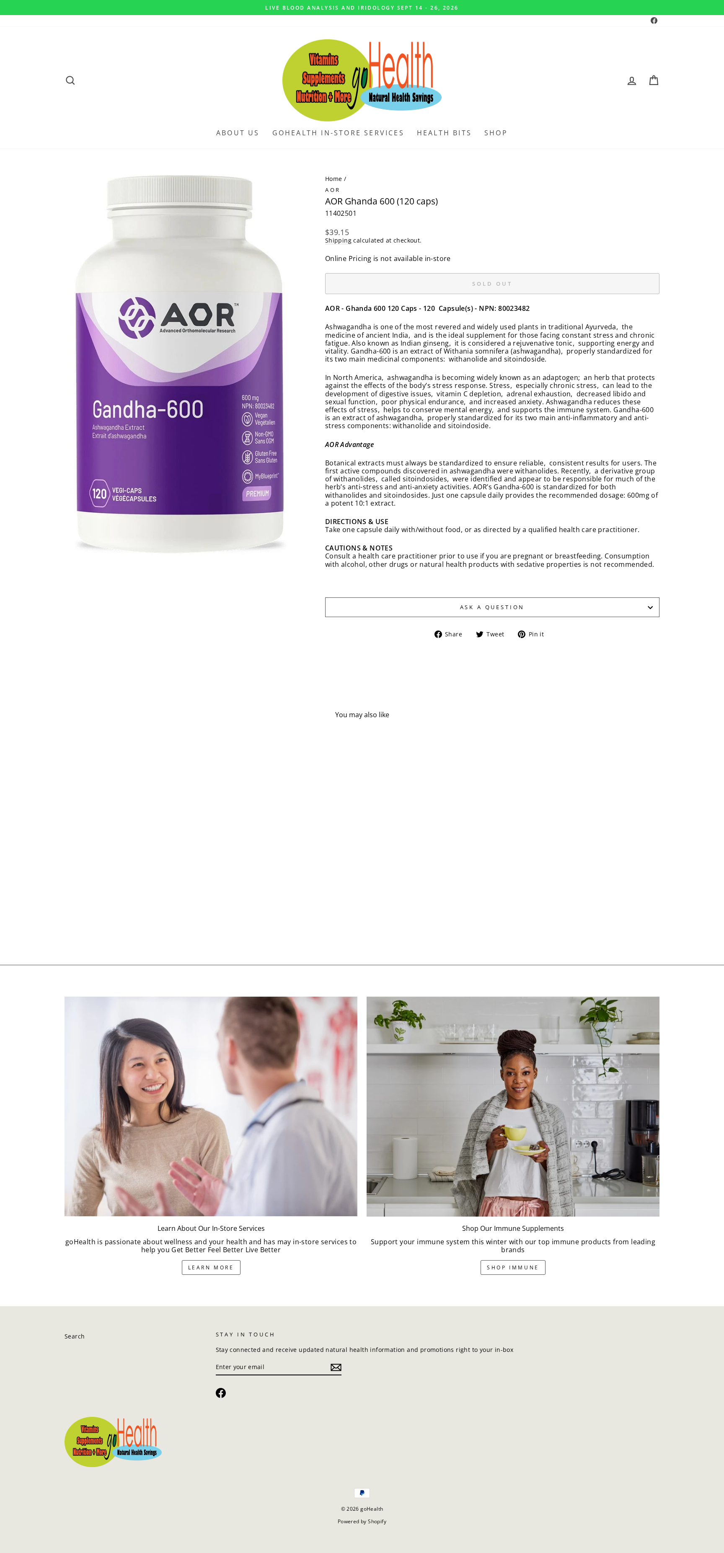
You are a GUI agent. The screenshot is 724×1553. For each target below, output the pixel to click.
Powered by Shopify (362, 1521)
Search (75, 1336)
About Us (238, 132)
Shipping (338, 240)
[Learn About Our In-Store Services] (211, 1106)
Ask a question (492, 607)
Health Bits (444, 132)
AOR (333, 190)
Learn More (211, 1267)
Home (333, 179)
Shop (496, 132)
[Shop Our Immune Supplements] (513, 1106)
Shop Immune (513, 1267)
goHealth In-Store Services (338, 132)
